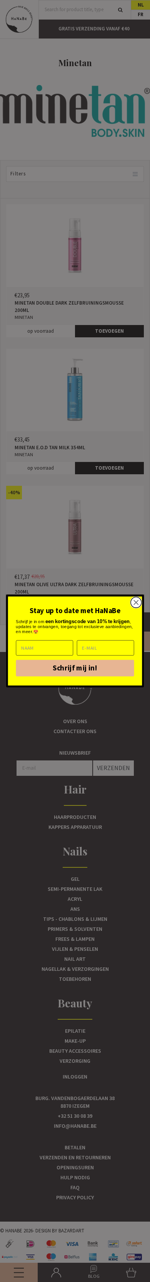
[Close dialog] (136, 602)
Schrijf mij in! (75, 668)
